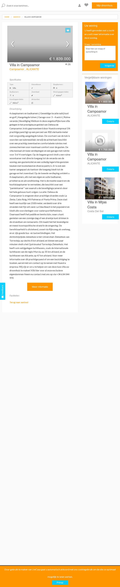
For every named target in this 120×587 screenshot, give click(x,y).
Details (110, 121)
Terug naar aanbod (19, 302)
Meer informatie (40, 286)
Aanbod (16, 17)
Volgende (109, 65)
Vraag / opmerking (92, 44)
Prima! (60, 582)
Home (6, 17)
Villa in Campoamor (32, 17)
